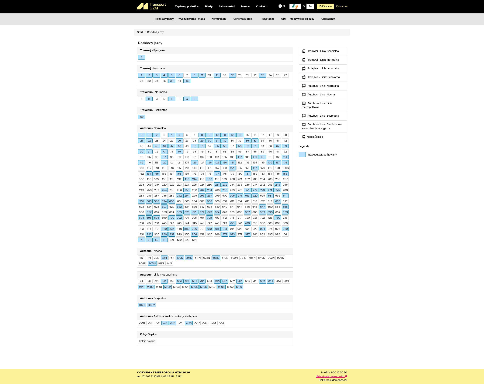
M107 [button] (212, 287)
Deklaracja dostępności (333, 380)
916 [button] (232, 229)
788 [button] (255, 223)
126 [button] (194, 162)
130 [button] (225, 162)
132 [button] (240, 162)
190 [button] (164, 179)
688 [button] (255, 212)
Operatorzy (328, 19)
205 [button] (270, 179)
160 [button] (277, 168)
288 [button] (164, 195)
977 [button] (247, 234)
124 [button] (179, 162)
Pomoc (245, 6)
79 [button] (202, 151)
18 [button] (270, 135)
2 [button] (149, 75)
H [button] (194, 99)
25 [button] (171, 140)
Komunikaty (219, 19)
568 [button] (156, 201)
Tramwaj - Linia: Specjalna (322, 51)
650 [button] (270, 207)
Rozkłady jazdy (164, 19)
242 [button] (262, 184)
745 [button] (194, 223)
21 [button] (247, 75)
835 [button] (171, 229)
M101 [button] (159, 287)
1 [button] (141, 75)
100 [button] (187, 157)
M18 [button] (239, 281)
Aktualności (227, 6)
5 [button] (172, 75)
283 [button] (141, 195)
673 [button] (209, 212)
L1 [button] (149, 240)
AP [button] (141, 281)
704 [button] (187, 218)
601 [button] (179, 201)
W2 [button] (141, 117)
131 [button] (232, 162)
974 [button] (240, 234)
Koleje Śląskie (314, 137)
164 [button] (149, 174)
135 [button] (263, 162)
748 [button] (217, 223)
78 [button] (194, 151)
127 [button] (202, 162)
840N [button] (261, 258)
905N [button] (152, 263)
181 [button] (247, 174)
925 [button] (270, 229)
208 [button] (141, 184)
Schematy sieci (243, 19)
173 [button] (194, 174)
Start (140, 32)
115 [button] (141, 162)
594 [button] (164, 201)
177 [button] (217, 174)
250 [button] (149, 190)
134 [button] (255, 162)
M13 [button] (202, 281)
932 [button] (149, 234)
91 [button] (277, 151)
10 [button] (217, 135)
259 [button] (187, 190)
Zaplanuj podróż (186, 6)
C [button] (157, 99)
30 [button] (149, 81)
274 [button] (270, 190)
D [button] (164, 99)
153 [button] (225, 168)
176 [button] (210, 174)
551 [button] (141, 201)
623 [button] (141, 207)
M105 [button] (194, 287)
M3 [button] (164, 281)
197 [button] (210, 179)
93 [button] (141, 157)
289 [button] (171, 195)
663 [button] (164, 212)
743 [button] (179, 223)
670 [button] (187, 212)
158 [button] (262, 168)
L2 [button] (156, 240)
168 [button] (179, 174)
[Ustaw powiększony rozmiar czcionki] (310, 6)
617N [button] (198, 258)
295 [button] (194, 195)
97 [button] (164, 157)
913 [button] (225, 229)
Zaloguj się (342, 6)
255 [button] (171, 190)
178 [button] (225, 174)
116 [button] (149, 162)
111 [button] (270, 157)
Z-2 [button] (157, 323)
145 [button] (164, 168)
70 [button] (141, 151)
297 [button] (209, 195)
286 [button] (149, 195)
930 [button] (285, 229)
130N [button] (180, 258)
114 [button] (285, 157)
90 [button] (270, 151)
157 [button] (255, 168)
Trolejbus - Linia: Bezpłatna (323, 77)
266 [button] (217, 190)
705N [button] (252, 258)
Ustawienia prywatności (330, 376)
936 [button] (164, 234)
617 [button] (262, 201)
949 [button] (179, 234)
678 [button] (232, 212)
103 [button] (210, 157)
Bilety (209, 6)
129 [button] (217, 162)
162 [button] (142, 174)
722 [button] (262, 218)
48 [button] (179, 146)
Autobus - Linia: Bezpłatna (322, 116)
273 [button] (262, 190)
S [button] (141, 57)
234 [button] (232, 184)
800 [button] (262, 223)
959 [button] (202, 234)
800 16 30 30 (339, 372)
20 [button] (239, 75)
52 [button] (209, 146)
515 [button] (247, 195)
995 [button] (270, 234)
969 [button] (217, 234)
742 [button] (172, 223)
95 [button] (149, 157)
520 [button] (255, 195)
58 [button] (240, 146)
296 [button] (202, 195)
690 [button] (270, 212)
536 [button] (277, 195)
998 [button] (277, 234)
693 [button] (285, 212)
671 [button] (194, 212)
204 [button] (262, 179)
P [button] (164, 240)
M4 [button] (172, 281)
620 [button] (277, 201)
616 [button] (255, 201)
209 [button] (149, 184)
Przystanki (267, 19)
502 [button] (224, 195)
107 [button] (240, 157)
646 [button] (255, 207)
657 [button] (149, 212)
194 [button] (194, 179)
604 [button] (194, 201)
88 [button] (255, 151)
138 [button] (285, 162)
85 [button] (232, 151)
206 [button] (277, 179)
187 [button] (141, 179)
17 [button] (232, 75)
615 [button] (247, 201)
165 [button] (156, 174)
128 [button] (210, 162)
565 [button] (149, 201)
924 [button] (262, 229)
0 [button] (141, 135)
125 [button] (187, 162)
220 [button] (164, 184)
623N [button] (206, 258)
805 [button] (270, 223)
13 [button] (209, 75)
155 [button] (240, 168)
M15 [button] (217, 281)
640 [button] (224, 207)
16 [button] (224, 75)
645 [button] (247, 207)
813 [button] (142, 229)
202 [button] (247, 179)
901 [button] (202, 229)
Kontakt (261, 6)
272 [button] (255, 190)
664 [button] (171, 212)
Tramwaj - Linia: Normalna (322, 60)
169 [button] (187, 174)
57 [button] (232, 146)
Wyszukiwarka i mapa (191, 19)
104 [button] (217, 157)
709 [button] (217, 218)
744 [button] (187, 223)
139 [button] (142, 168)
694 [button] (141, 218)
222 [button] (172, 184)
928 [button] (277, 229)
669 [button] (179, 212)
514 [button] (240, 195)
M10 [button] (179, 281)
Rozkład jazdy (155, 32)
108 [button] (247, 157)
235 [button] (239, 184)
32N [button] (164, 258)
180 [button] (240, 174)
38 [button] (171, 81)
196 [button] (202, 179)
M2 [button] (157, 281)
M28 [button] (141, 287)
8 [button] (202, 135)
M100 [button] (150, 287)
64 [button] (262, 146)
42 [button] (285, 140)
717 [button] (240, 218)
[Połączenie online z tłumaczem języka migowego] (295, 6)
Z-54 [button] (221, 323)
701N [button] (243, 258)
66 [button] (270, 146)
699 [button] (164, 218)
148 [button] (187, 168)
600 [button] (171, 201)
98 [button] (172, 157)
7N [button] (149, 258)
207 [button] (285, 179)
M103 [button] (176, 287)
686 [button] (239, 212)
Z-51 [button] (213, 323)
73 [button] (164, 151)
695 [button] (149, 218)
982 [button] (255, 234)
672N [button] (225, 258)
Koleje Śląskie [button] (147, 341)
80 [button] (209, 151)
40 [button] (270, 140)
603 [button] (187, 201)
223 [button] (179, 184)
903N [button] (280, 258)
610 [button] (225, 201)
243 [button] (270, 184)
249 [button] (141, 190)
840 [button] (179, 229)
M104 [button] (185, 287)
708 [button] (209, 218)
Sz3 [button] (187, 240)
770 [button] (240, 223)
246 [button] (285, 184)
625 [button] (156, 207)
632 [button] (179, 207)
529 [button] (262, 195)
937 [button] (172, 234)
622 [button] (285, 201)
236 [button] (247, 184)
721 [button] (255, 218)
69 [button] (285, 146)
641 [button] (232, 207)
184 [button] (270, 174)
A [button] (141, 99)
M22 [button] (262, 281)
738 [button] (156, 223)
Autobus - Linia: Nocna (320, 94)
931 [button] (142, 234)
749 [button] (225, 223)
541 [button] (285, 195)
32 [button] (224, 140)
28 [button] (141, 81)
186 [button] (285, 174)
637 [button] (202, 207)
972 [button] (225, 234)
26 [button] (277, 75)
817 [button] (157, 229)
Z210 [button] (142, 323)
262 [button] (202, 190)
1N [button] (141, 258)
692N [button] (234, 258)
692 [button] (277, 212)
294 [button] (187, 195)
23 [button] (262, 75)
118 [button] (156, 162)
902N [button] (271, 258)
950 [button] (186, 234)
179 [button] (232, 174)
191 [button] (172, 179)
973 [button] (232, 234)
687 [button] (247, 212)
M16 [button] (224, 281)
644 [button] (239, 207)
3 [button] (156, 75)
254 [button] (164, 190)
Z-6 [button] (165, 323)
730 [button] (277, 218)
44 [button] (149, 146)
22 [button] (255, 75)
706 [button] (194, 218)
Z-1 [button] (150, 323)
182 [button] (255, 174)
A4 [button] (285, 234)
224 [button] (187, 184)
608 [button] (209, 201)
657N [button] (216, 258)
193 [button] (187, 179)
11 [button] (202, 75)
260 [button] (194, 190)
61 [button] (255, 146)
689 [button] (262, 212)
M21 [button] (255, 281)
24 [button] (270, 75)
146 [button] (172, 168)
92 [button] (285, 151)
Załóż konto (325, 6)
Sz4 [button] (194, 240)
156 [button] (247, 168)
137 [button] (278, 162)
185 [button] (277, 174)
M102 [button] (167, 287)
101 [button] (194, 157)
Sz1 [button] (172, 240)
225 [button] (194, 184)
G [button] (187, 99)
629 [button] (171, 207)
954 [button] (194, 234)
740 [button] (164, 223)
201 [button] (240, 179)
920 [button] (239, 229)
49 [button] (187, 146)
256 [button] (179, 190)
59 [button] (247, 146)
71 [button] (149, 151)
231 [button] (217, 184)
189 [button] (156, 179)
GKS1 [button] (142, 305)
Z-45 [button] (205, 323)
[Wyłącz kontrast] (304, 6)
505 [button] (232, 195)
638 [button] (209, 207)
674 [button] (217, 212)
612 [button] (232, 201)
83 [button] (224, 151)
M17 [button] (232, 281)
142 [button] (149, 168)
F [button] (179, 99)
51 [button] (202, 146)
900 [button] (194, 229)
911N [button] (161, 263)
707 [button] (202, 218)
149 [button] (194, 168)
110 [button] (262, 157)
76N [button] (172, 258)
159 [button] (270, 168)
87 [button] (247, 151)
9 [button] (194, 75)
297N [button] (189, 258)
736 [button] (141, 223)
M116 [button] (239, 287)
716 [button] (232, 218)
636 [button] (194, 207)
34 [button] (156, 81)
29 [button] (202, 140)
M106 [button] (203, 287)
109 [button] (255, 157)
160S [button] (286, 168)
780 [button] (247, 223)
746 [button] (202, 223)
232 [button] (225, 184)
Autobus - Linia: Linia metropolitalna (317, 105)
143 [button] (157, 168)
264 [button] (209, 190)
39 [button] (262, 140)
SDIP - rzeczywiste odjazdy (297, 19)
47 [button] (171, 146)
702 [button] (179, 218)
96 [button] (156, 157)
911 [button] (217, 229)
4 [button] (164, 75)
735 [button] (285, 218)
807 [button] (277, 223)
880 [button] (186, 229)
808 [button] (285, 223)
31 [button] (217, 140)
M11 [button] (187, 281)
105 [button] (225, 157)
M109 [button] (230, 287)
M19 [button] (247, 281)
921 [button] (247, 229)
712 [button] (225, 218)
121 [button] (172, 162)
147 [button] (179, 168)
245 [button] (277, 184)
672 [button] (202, 212)
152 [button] (217, 168)
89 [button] (262, 151)
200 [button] (232, 179)
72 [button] (156, 151)
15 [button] (217, 75)
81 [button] (217, 151)
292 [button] (179, 195)
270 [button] (240, 190)
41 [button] (179, 81)
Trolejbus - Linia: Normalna (323, 68)
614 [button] (240, 201)
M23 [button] (270, 281)
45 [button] (156, 146)
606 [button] (202, 201)
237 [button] (255, 184)
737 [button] (149, 223)
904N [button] (142, 263)
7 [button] (187, 75)
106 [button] (232, 157)
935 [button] (156, 234)
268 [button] (224, 190)
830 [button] (164, 229)
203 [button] (255, 179)
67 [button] (277, 146)
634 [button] (187, 207)
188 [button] (149, 179)
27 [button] (285, 75)
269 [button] (232, 190)
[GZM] (152, 6)
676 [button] (224, 212)
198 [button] (217, 179)
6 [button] (179, 75)
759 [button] (232, 223)
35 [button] (239, 140)
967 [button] (209, 234)
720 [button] (247, 218)
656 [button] (141, 212)
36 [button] (164, 81)
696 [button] (156, 218)
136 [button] (270, 162)
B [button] (149, 99)
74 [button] (171, 151)
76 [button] (186, 151)
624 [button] (149, 207)
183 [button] (263, 174)
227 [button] (202, 184)
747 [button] (210, 223)
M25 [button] (286, 281)
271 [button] (247, 190)
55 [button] (217, 146)
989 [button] (262, 234)
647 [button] (262, 207)
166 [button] (164, 174)
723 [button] (270, 218)
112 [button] (277, 157)
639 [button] (217, 207)
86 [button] (240, 151)
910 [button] (209, 229)
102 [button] (202, 157)
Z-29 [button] (189, 323)
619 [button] (270, 201)
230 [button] (209, 184)
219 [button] (157, 184)
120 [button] (164, 162)
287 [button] (156, 195)
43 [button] (141, 146)
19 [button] (277, 135)
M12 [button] (194, 281)
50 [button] (194, 146)
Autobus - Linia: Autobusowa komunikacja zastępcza (322, 126)
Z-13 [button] (172, 323)
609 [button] (217, 201)
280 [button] (285, 190)
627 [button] (164, 207)
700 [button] (171, 218)
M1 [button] (149, 281)
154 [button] (232, 168)
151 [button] (209, 168)
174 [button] (202, 174)
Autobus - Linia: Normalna (322, 86)
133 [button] (247, 162)
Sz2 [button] (179, 240)
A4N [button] (169, 263)
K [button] (141, 240)
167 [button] (172, 174)
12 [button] (232, 135)
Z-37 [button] (197, 323)
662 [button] (156, 212)
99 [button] (179, 157)
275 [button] (277, 190)
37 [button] (255, 140)
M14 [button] (209, 281)
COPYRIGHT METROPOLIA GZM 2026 (163, 372)
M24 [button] (278, 281)
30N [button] (156, 258)
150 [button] (202, 168)
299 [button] (217, 195)
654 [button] (277, 207)
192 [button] (179, 179)
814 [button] (149, 229)
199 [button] (225, 179)
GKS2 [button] (151, 305)
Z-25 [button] (180, 323)
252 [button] (156, 190)
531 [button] (270, 195)
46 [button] (187, 81)
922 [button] (255, 229)
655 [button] (285, 207)
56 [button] (224, 146)
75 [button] (179, 151)
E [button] (172, 99)
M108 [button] (221, 287)
